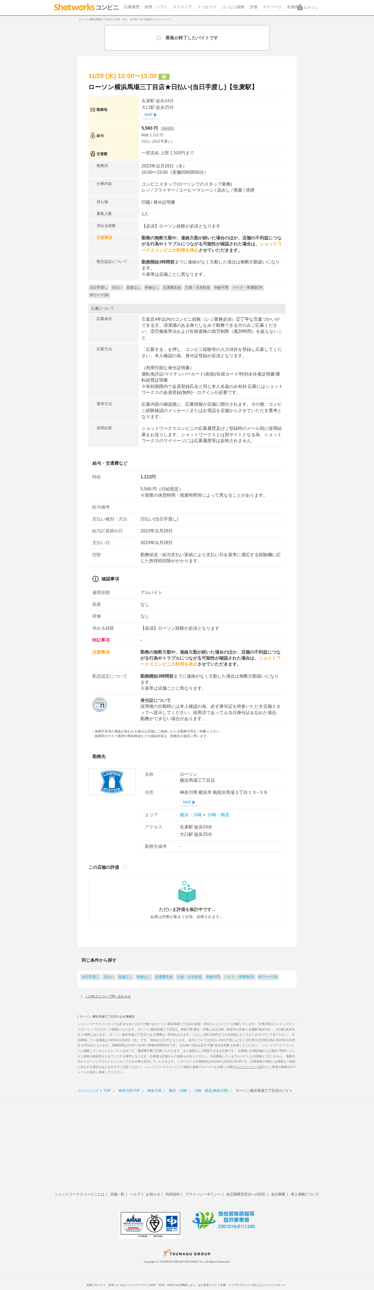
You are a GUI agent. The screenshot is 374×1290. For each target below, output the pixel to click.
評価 (253, 7)
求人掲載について (305, 1194)
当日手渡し (90, 977)
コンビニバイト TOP (249, 1067)
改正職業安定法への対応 (246, 1194)
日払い (108, 977)
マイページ (272, 7)
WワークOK (268, 977)
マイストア (182, 7)
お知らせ (153, 1194)
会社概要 (278, 1194)
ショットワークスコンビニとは (80, 1194)
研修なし (144, 977)
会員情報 (294, 7)
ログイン (311, 8)
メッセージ (206, 7)
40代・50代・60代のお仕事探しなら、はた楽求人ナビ (183, 1284)
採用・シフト (156, 7)
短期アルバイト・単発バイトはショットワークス (117, 1284)
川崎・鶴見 (217, 814)
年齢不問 (213, 977)
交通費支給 (164, 977)
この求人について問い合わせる (108, 996)
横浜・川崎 (191, 814)
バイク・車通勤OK (239, 977)
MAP (149, 115)
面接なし (125, 977)
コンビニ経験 (232, 7)
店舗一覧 (117, 1194)
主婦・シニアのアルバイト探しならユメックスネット (253, 1284)
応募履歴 (131, 7)
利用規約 (173, 1194)
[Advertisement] (187, 1147)
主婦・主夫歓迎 (189, 977)
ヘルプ (135, 1194)
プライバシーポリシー (203, 1194)
